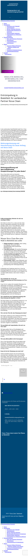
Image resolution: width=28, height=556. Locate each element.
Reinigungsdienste (8, 37)
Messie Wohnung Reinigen (13, 29)
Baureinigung (10, 40)
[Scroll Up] (1, 554)
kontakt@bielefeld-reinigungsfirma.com (12, 4)
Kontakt (6, 52)
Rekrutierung (8, 54)
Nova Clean (13, 513)
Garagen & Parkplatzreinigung (14, 50)
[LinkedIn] (4, 381)
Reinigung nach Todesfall (13, 26)
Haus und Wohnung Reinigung (14, 38)
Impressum (19, 513)
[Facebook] (4, 378)
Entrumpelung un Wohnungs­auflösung (16, 536)
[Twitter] (4, 379)
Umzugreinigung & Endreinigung (11, 42)
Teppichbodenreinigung (13, 51)
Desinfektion (7, 25)
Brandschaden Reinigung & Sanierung (16, 534)
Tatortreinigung (10, 27)
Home (5, 23)
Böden (5, 44)
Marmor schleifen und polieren (15, 546)
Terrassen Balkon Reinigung (14, 45)
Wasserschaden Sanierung (13, 33)
